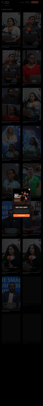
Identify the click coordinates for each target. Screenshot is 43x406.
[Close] (29, 189)
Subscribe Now (21, 215)
